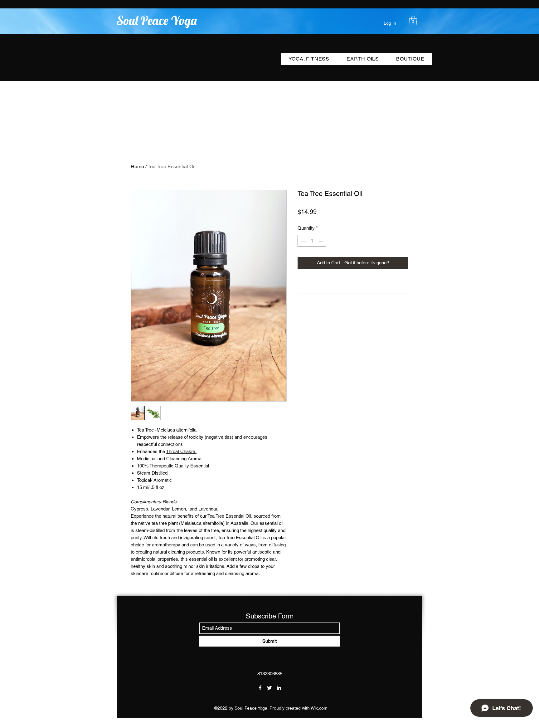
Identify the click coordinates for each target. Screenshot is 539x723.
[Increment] (321, 241)
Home (137, 166)
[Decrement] (303, 241)
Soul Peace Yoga (156, 20)
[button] (413, 20)
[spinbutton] (312, 241)
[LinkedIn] (279, 688)
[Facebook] (260, 688)
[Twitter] (269, 688)
